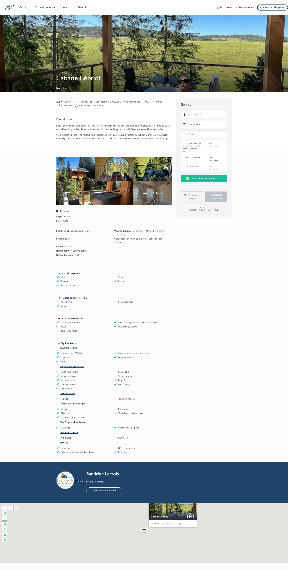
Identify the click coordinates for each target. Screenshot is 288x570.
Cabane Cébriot (159, 517)
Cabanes (83, 102)
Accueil (23, 7)
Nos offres (84, 7)
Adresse (64, 211)
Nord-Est (68, 217)
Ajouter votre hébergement (272, 7)
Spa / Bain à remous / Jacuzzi (104, 102)
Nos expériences (45, 7)
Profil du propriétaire (95, 482)
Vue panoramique (131, 102)
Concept (66, 7)
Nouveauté (66, 102)
